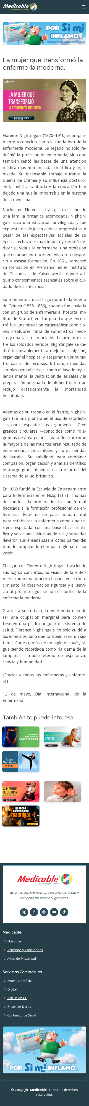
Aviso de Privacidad (21, 958)
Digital (12, 989)
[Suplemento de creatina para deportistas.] (20, 791)
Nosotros (14, 941)
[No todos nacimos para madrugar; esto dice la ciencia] (20, 815)
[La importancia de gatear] (62, 736)
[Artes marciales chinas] (20, 761)
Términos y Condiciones (25, 950)
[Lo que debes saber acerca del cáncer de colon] (20, 736)
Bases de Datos (19, 1006)
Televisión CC (17, 998)
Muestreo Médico (20, 980)
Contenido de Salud (21, 1015)
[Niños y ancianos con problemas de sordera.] (62, 791)
